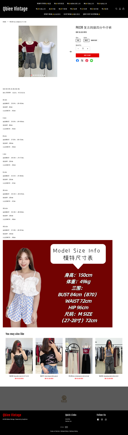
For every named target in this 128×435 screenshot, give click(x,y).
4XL (78, 40)
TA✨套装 (105, 9)
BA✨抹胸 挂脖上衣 (74, 3)
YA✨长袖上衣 (41, 9)
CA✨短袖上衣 (102, 3)
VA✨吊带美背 (59, 3)
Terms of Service (55, 431)
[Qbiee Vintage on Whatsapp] (106, 420)
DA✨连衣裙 (94, 9)
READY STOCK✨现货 (44, 3)
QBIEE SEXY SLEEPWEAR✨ (91, 14)
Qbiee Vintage (15, 9)
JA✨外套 (52, 9)
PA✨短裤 (73, 9)
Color (85, 37)
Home (4, 22)
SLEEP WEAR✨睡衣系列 (72, 14)
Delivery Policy (74, 431)
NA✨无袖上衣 (89, 3)
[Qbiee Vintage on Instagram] (102, 420)
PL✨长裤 (83, 9)
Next (70, 51)
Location (67, 419)
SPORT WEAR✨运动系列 (52, 14)
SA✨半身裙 (63, 9)
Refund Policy (64, 431)
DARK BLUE (94, 40)
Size (77, 37)
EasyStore (25, 419)
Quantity (78, 45)
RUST (86, 40)
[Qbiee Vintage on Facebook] (98, 420)
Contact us (68, 421)
